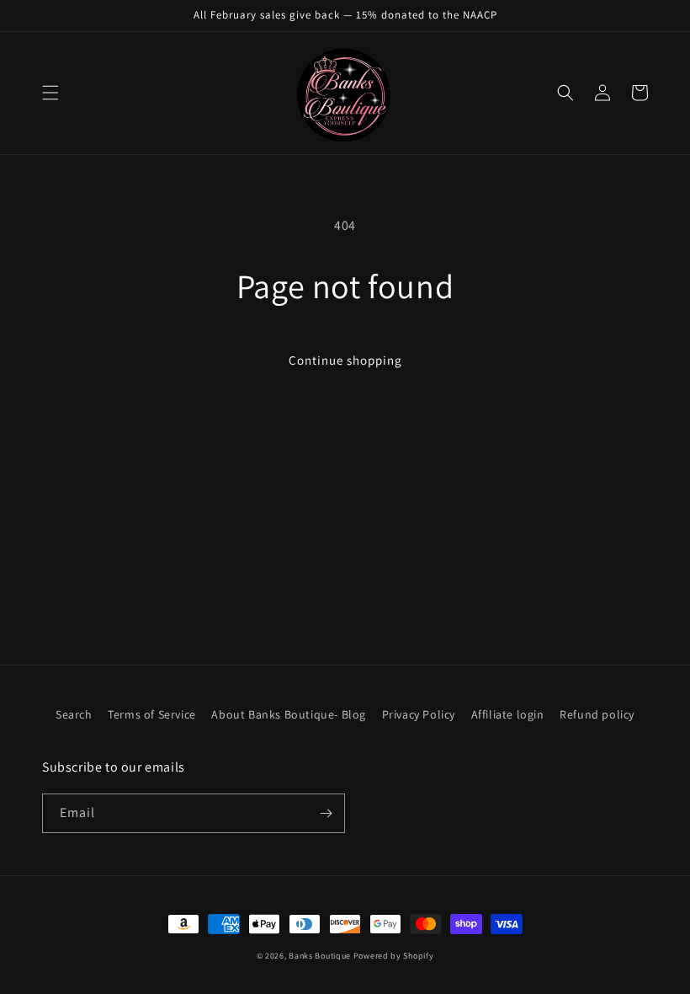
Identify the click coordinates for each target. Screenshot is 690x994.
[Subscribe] (325, 813)
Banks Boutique (320, 955)
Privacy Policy (418, 714)
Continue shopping (345, 360)
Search (74, 714)
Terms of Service (152, 714)
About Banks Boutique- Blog (288, 714)
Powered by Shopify (393, 955)
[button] (50, 92)
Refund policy (597, 714)
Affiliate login (507, 714)
